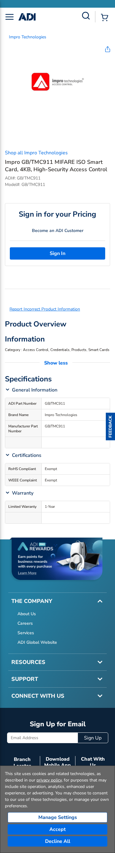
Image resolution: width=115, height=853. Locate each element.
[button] (110, 426)
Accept (57, 829)
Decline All (57, 841)
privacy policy (49, 780)
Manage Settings (57, 817)
